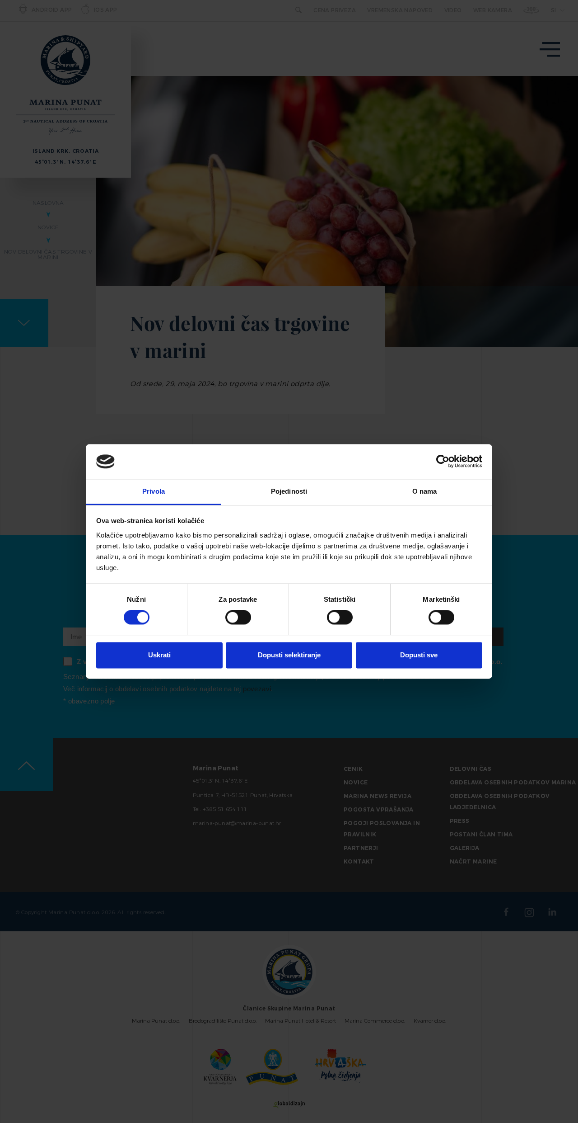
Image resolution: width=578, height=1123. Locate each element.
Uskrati (159, 655)
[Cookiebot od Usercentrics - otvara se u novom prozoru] (442, 461)
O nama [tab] (424, 491)
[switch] (238, 617)
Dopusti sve (419, 655)
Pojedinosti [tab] (289, 491)
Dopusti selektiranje (289, 655)
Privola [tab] (153, 491)
